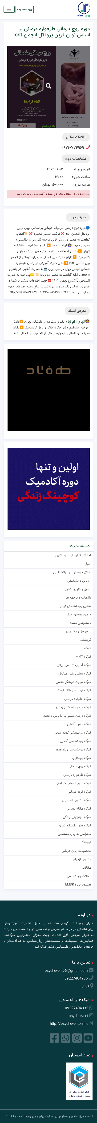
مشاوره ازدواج (82, 859)
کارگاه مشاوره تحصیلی (76, 800)
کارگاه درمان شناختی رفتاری (73, 707)
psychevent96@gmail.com (66, 971)
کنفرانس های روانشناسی (74, 834)
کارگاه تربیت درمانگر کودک (74, 690)
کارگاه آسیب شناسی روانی (74, 665)
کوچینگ (86, 842)
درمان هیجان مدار (79, 614)
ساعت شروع (81, 177)
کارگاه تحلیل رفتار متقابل (74, 673)
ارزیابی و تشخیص (79, 580)
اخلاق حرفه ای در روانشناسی (72, 572)
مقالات (86, 867)
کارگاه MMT (83, 656)
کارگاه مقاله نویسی (79, 808)
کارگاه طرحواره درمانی (77, 774)
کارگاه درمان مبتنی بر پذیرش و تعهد (67, 715)
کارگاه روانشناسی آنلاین (75, 741)
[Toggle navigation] (9, 9)
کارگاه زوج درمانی (80, 766)
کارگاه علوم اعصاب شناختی (73, 783)
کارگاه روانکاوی (81, 758)
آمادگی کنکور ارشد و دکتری (73, 555)
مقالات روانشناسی (79, 876)
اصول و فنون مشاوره (77, 589)
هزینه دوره (82, 185)
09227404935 (76, 978)
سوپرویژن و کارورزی (78, 631)
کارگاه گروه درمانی (79, 791)
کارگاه (87, 648)
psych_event (78, 1016)
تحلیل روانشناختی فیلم (75, 606)
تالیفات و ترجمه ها (78, 597)
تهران (85, 986)
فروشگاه (85, 639)
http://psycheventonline (69, 1024)
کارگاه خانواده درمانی (77, 698)
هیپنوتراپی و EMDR (78, 884)
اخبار (88, 563)
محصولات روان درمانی (76, 850)
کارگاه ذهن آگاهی (79, 724)
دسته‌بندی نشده (80, 623)
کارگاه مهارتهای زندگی (77, 817)
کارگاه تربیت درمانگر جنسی (73, 682)
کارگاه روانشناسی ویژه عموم (73, 749)
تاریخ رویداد (81, 169)
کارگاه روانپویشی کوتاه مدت (73, 732)
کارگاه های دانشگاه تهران (74, 825)
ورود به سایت (24, 9)
